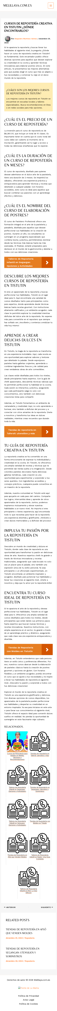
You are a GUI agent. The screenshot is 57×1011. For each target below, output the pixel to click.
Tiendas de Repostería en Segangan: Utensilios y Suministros (22, 952)
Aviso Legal (28, 1000)
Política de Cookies (28, 1004)
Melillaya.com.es (17, 5)
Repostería (29, 938)
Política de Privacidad (28, 996)
